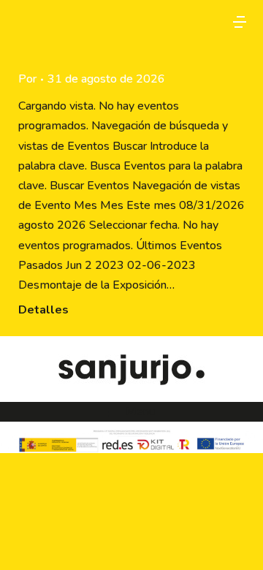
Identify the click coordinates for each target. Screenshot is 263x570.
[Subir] (233, 540)
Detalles (43, 310)
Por (27, 79)
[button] (240, 22)
